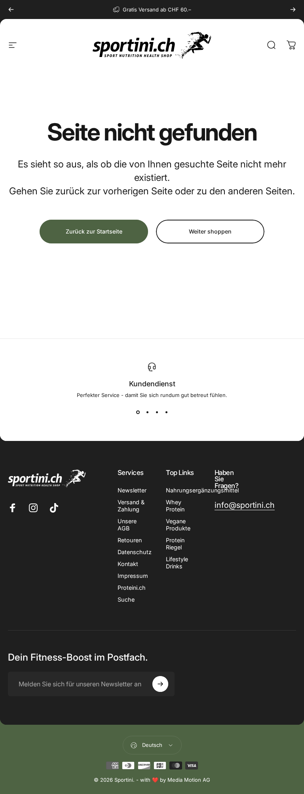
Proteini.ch (132, 587)
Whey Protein (175, 506)
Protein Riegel (175, 544)
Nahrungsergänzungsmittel (202, 490)
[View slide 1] (137, 412)
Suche (126, 599)
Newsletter (132, 490)
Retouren (130, 540)
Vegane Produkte (178, 525)
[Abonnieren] (160, 684)
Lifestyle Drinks (177, 563)
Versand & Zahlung (131, 506)
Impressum (133, 575)
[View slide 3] (157, 412)
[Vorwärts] (293, 9)
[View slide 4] (166, 412)
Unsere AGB (127, 525)
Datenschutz (135, 552)
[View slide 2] (147, 412)
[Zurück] (11, 9)
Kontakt (128, 563)
